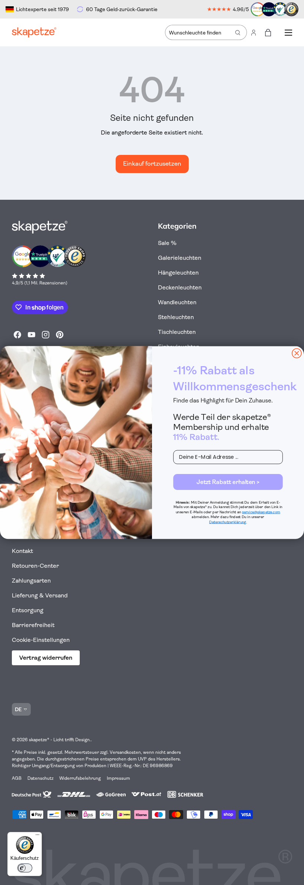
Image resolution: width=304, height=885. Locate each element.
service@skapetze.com (261, 512)
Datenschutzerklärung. (228, 522)
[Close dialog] (296, 353)
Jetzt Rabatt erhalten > (228, 481)
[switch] (24, 868)
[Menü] (37, 836)
